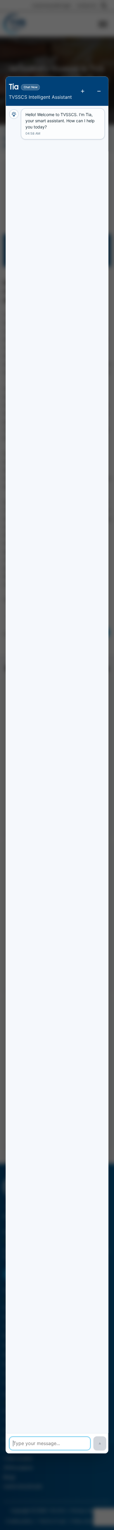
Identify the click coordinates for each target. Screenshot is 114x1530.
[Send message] (100, 1444)
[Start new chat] (82, 91)
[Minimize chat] (99, 91)
